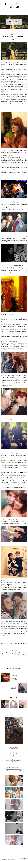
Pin (20, 668)
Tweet (15, 668)
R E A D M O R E (14, 761)
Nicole (17, 665)
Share (10, 668)
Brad (13, 665)
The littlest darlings (14, 5)
